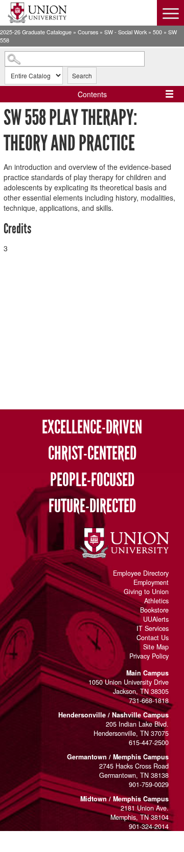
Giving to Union (146, 591)
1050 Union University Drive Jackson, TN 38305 (128, 687)
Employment (151, 582)
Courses (88, 32)
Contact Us (152, 637)
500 (157, 32)
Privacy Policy (149, 656)
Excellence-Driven (92, 428)
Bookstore (154, 610)
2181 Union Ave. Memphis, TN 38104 (139, 812)
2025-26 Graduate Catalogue (36, 32)
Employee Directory (141, 573)
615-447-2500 (149, 742)
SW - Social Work (125, 32)
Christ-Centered (92, 454)
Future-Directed (92, 506)
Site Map (156, 646)
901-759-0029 (149, 784)
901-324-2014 (149, 826)
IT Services (152, 628)
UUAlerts (156, 619)
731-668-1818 (149, 700)
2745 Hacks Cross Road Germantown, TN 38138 (134, 770)
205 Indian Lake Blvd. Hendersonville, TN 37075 (131, 728)
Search (82, 75)
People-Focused (92, 480)
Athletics (156, 600)
